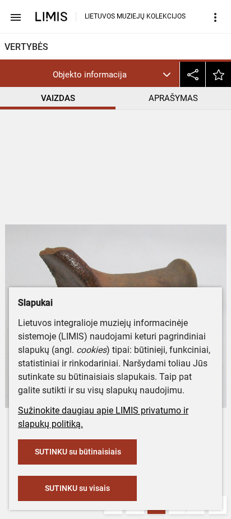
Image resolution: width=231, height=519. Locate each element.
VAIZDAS (58, 98)
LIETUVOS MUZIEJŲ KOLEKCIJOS (135, 16)
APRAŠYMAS (173, 98)
